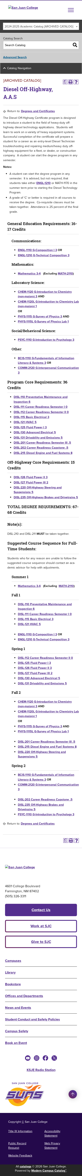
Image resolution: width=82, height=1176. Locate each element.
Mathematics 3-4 (29, 273)
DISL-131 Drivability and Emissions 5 (38, 437)
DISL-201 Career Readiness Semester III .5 (42, 442)
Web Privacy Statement (52, 1145)
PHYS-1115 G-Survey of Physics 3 (40, 316)
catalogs (25, 1166)
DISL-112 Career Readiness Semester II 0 (41, 412)
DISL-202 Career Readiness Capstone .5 (41, 448)
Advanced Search (15, 57)
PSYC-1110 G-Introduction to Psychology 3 (46, 340)
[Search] (75, 45)
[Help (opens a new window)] (76, 82)
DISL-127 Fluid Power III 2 (31, 482)
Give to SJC (41, 941)
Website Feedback (20, 1155)
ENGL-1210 (43, 183)
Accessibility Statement (52, 1133)
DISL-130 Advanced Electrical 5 (35, 432)
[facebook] (45, 1058)
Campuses (13, 960)
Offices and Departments (24, 995)
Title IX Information (20, 1131)
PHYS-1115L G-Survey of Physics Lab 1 (43, 321)
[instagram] (36, 1058)
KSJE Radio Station (41, 1069)
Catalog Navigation (19, 68)
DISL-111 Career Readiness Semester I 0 (40, 407)
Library (10, 972)
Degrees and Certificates (38, 111)
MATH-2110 (65, 273)
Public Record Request (17, 1145)
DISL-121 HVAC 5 (25, 422)
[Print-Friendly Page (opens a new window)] (70, 82)
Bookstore (13, 984)
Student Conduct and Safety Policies (32, 1019)
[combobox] (41, 26)
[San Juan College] (31, 10)
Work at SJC (41, 926)
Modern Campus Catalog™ (48, 1170)
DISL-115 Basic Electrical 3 (31, 417)
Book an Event (16, 1042)
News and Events (18, 1007)
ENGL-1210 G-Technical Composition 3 (43, 255)
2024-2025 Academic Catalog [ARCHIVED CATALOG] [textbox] (39, 26)
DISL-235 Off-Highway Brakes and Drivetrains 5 (46, 497)
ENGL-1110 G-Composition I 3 (37, 250)
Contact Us (41, 910)
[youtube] (27, 1058)
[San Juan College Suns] (24, 1094)
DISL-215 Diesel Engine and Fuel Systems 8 (43, 453)
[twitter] (54, 1058)
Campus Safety (16, 1031)
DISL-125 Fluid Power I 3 (30, 427)
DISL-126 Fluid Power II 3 (31, 477)
